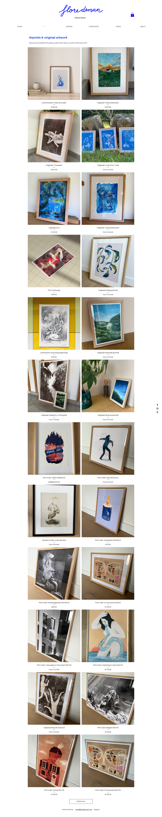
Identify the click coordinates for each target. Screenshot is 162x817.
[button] (132, 14)
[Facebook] (157, 405)
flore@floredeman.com (84, 809)
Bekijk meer (81, 801)
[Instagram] (157, 408)
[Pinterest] (157, 412)
